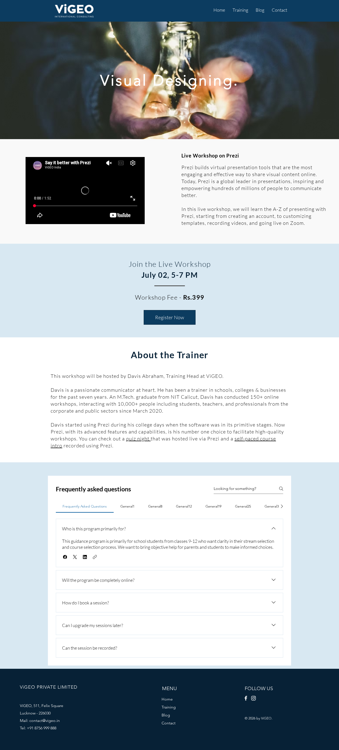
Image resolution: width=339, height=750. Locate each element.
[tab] (85, 506)
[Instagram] (253, 698)
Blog (166, 715)
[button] (240, 10)
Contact (168, 723)
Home (167, 699)
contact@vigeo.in (44, 720)
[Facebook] (246, 698)
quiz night (138, 438)
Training (169, 707)
